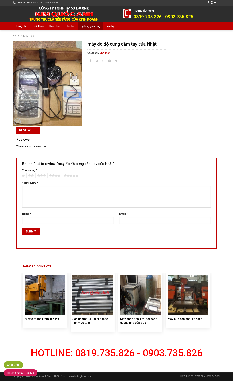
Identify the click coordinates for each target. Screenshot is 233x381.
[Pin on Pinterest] (109, 61)
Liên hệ (110, 26)
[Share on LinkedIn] (116, 61)
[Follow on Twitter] (215, 2)
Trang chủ (21, 26)
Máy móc (28, 35)
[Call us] (219, 2)
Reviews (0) (28, 130)
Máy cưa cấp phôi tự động (185, 319)
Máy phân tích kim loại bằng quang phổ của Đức (138, 320)
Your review (30, 182)
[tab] (28, 130)
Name (26, 213)
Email (123, 213)
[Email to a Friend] (103, 61)
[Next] (209, 305)
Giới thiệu (38, 26)
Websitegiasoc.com (81, 376)
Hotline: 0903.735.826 (20, 372)
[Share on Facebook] (90, 61)
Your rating (29, 170)
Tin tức (71, 26)
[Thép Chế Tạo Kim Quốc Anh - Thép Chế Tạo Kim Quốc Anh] (65, 14)
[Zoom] (17, 121)
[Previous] (23, 305)
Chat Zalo (13, 364)
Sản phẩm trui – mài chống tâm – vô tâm (90, 320)
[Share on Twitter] (97, 61)
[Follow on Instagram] (212, 2)
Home (16, 35)
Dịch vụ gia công (90, 26)
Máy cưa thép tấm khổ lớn (42, 319)
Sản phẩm (55, 26)
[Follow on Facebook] (208, 2)
